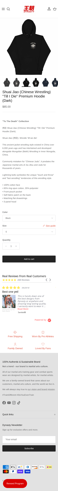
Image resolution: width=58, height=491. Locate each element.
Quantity (6, 240)
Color (5, 212)
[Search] (10, 9)
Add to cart (29, 259)
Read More (23, 308)
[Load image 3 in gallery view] (29, 47)
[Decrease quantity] (5, 246)
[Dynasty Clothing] (29, 8)
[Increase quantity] (16, 246)
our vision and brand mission (41, 389)
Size (4, 225)
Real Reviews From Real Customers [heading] (24, 276)
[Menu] (3, 9)
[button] (46, 280)
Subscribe (29, 448)
